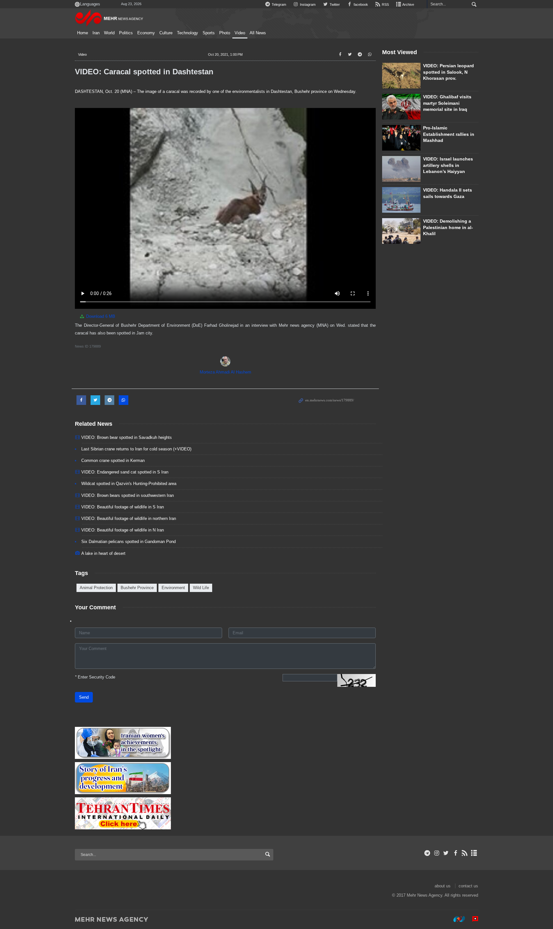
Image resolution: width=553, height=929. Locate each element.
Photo (224, 33)
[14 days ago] (401, 75)
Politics (126, 33)
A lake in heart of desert (103, 553)
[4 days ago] (401, 106)
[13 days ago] (401, 138)
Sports (209, 33)
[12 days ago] (401, 200)
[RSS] (465, 853)
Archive (408, 4)
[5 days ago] (401, 231)
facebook (360, 4)
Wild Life (201, 587)
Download (100, 316)
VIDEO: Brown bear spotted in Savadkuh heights (126, 437)
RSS (385, 4)
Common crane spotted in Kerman (113, 460)
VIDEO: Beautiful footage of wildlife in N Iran (122, 530)
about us (443, 886)
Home (82, 33)
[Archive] (474, 853)
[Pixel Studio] (472, 919)
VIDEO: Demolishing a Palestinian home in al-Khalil (448, 227)
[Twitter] (446, 853)
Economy (146, 33)
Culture (165, 33)
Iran (96, 33)
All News (258, 33)
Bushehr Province (137, 587)
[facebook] (455, 853)
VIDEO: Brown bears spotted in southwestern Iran (127, 495)
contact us (468, 886)
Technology (187, 33)
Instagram (307, 4)
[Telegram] (427, 853)
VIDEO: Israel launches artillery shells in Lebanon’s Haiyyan (448, 165)
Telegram (278, 4)
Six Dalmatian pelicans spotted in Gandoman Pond (128, 541)
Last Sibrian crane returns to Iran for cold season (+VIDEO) (136, 449)
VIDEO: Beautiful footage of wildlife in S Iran (122, 507)
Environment (173, 587)
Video (240, 33)
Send (84, 697)
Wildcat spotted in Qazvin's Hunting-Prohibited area (128, 483)
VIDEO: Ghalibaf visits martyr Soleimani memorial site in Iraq (447, 103)
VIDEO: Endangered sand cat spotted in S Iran (124, 472)
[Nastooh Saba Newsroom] (456, 919)
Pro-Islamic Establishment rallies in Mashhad (448, 134)
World (109, 33)
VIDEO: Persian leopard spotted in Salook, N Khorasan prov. (448, 72)
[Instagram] (437, 853)
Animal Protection (96, 587)
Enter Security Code (95, 677)
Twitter (334, 4)
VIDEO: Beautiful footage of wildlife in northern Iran (128, 518)
